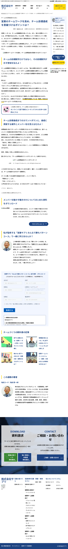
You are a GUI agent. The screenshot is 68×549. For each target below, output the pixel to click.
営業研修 (24, 7)
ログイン (64, 1)
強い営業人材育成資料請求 (25, 457)
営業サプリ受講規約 (26, 546)
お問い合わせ (58, 1)
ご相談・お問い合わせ (51, 457)
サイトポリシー (16, 546)
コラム (48, 7)
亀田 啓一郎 (20, 29)
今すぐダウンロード (38, 224)
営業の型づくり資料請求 (12, 457)
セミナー (58, 485)
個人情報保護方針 (6, 546)
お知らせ (48, 488)
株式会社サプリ (7, 7)
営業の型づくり (18, 7)
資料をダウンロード (58, 63)
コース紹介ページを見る (58, 57)
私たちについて (39, 7)
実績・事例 (32, 7)
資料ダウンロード (58, 7)
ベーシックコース (30, 492)
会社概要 (52, 1)
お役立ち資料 (59, 488)
